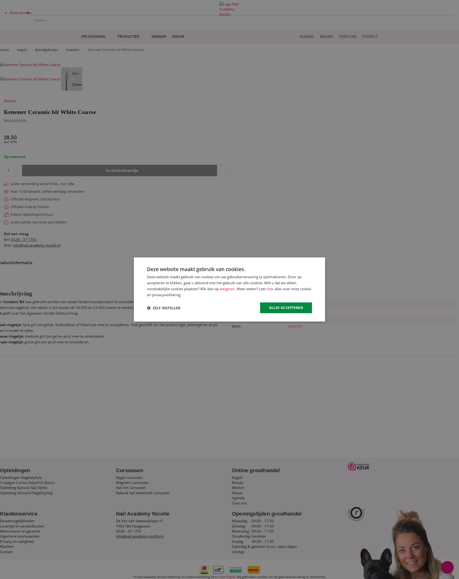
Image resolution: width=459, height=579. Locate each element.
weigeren (227, 288)
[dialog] (229, 289)
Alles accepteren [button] (286, 307)
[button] (163, 308)
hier (270, 288)
